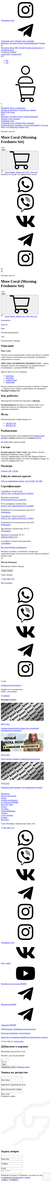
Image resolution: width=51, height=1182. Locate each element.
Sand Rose (10, 376)
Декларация (6, 531)
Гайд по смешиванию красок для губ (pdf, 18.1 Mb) (21, 481)
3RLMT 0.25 (11, 426)
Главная (4, 125)
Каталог (11, 125)
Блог (12, 50)
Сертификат (6, 543)
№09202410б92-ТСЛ (9, 537)
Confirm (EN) (16, 54)
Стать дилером (14, 119)
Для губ (4, 324)
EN (7, 63)
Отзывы (4, 817)
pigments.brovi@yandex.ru (11, 685)
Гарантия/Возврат (31, 43)
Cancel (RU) (6, 54)
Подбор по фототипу (33, 48)
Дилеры (42, 43)
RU (7, 60)
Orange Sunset (11, 380)
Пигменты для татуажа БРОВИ (13, 984)
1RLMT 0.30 (11, 423)
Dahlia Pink (10, 382)
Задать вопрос (7, 571)
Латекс (4, 798)
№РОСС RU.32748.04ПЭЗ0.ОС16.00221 (17, 493)
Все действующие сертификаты (14, 547)
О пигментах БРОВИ (9, 802)
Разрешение (6, 512)
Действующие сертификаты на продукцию (18, 1029)
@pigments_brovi (7, 20)
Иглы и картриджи (17, 108)
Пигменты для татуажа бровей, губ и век (31, 125)
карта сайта (18, 1041)
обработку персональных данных (16, 1177)
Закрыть (5, 1180)
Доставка (13, 43)
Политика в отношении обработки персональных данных (24, 1037)
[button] (2, 106)
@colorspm (5, 696)
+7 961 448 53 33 (7, 579)
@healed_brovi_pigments (24, 41)
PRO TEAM (20, 48)
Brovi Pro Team (7, 804)
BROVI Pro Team (8, 112)
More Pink (10, 378)
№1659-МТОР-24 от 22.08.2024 (13, 500)
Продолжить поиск (8, 1067)
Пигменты (5, 48)
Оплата (20, 43)
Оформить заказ (23, 1067)
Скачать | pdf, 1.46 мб (9, 471)
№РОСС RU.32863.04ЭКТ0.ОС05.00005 (17, 506)
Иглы (12, 48)
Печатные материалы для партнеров (15, 1033)
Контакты (5, 43)
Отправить (14, 1180)
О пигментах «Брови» (27, 110)
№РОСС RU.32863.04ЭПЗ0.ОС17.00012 (17, 518)
